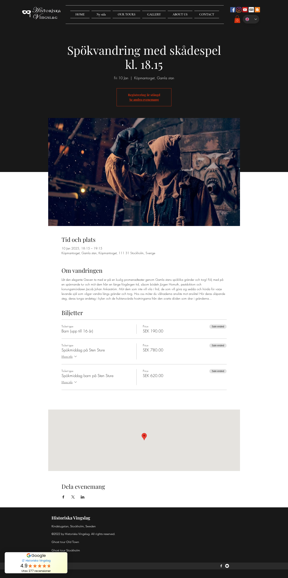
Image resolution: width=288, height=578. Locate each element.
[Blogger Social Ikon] (257, 9)
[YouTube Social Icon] (245, 9)
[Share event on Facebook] (63, 497)
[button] (126, 14)
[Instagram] (239, 9)
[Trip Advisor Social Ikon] (251, 9)
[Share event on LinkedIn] (82, 497)
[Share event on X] (73, 497)
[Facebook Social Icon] (232, 9)
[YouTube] (227, 566)
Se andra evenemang (144, 99)
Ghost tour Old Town (65, 542)
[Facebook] (221, 566)
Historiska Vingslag (71, 518)
